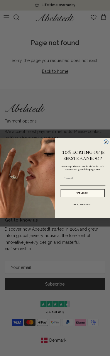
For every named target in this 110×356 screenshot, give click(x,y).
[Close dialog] (106, 142)
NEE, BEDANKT (82, 204)
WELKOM (83, 193)
